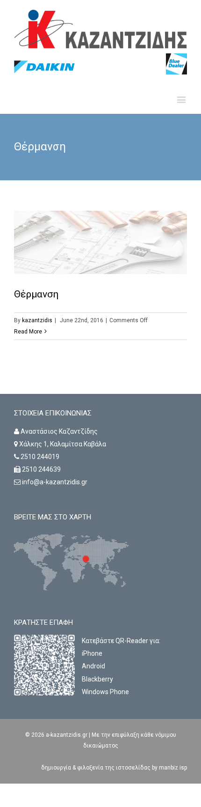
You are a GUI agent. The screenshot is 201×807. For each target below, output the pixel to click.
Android (93, 666)
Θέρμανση (36, 294)
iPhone (92, 653)
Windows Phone (105, 692)
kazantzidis (37, 320)
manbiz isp (172, 767)
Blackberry (97, 679)
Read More (28, 331)
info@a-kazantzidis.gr (54, 482)
